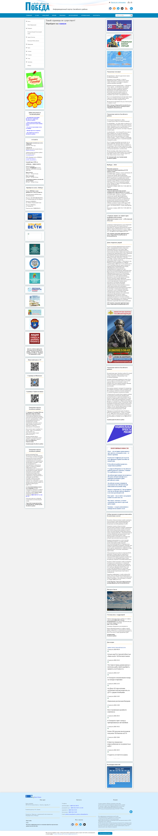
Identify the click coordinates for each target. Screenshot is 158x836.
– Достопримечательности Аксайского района (32, 133)
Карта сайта (29, 820)
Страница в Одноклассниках (34, 391)
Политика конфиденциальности (70, 834)
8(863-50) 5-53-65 (73, 810)
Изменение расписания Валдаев (118, 701)
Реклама (62, 15)
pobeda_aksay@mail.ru (31, 160)
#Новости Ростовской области (116, 647)
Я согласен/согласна (105, 833)
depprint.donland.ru (30, 150)
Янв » (110, 786)
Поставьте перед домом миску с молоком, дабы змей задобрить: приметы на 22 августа (118, 667)
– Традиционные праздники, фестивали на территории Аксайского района (33, 119)
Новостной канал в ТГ (34, 360)
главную (62, 24)
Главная (29, 15)
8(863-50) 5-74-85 (73, 812)
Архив (54, 15)
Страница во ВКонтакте (34, 375)
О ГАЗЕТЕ (35, 139)
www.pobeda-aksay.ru (31, 158)
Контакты (96, 15)
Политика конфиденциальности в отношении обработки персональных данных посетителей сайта (42, 825)
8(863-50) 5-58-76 (75, 807)
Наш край (45, 15)
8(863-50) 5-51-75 (35, 494)
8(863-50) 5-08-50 (74, 805)
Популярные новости (119, 448)
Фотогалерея (73, 15)
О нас (37, 15)
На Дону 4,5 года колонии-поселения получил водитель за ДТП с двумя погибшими (118, 690)
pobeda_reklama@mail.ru (82, 814)
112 (28, 496)
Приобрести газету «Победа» (34, 187)
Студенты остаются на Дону (117, 755)
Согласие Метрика (57, 834)
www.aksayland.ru (30, 155)
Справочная (85, 15)
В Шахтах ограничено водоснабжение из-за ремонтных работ (119, 744)
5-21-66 (81, 807)
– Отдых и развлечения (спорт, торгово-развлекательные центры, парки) (34, 124)
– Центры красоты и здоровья (33, 130)
